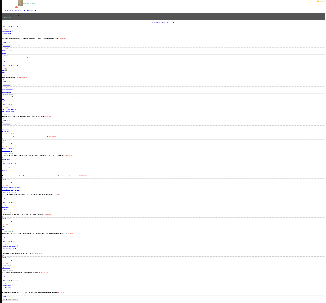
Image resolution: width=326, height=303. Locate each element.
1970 (3, 177)
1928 (3, 255)
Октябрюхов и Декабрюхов (8, 248)
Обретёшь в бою (5, 53)
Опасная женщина (6, 287)
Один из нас (4, 170)
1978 (3, 118)
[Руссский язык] (318, 1)
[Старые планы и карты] (10, 7)
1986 (3, 196)
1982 (3, 99)
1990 (3, 79)
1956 (3, 274)
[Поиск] (22, 7)
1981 (3, 216)
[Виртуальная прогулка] (19, 7)
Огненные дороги (6, 92)
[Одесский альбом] (13, 7)
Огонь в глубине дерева (8, 111)
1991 (3, 294)
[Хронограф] (5, 7)
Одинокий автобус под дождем (10, 190)
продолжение (62, 38)
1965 (3, 157)
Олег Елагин (7, 42)
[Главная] (2, 7)
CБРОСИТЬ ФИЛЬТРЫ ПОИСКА (163, 23)
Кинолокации (6, 26)
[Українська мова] (321, 1)
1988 (3, 235)
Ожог (2, 229)
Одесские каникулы (6, 151)
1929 (3, 40)
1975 (3, 60)
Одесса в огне (5, 131)
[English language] (323, 1)
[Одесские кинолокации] (16, 7)
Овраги (3, 72)
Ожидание (4, 209)
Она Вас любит (5, 268)
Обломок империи (6, 33)
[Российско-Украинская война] (7, 7)
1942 (3, 138)
